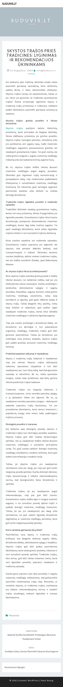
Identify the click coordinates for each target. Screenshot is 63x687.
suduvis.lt (9, 3)
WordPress (33, 680)
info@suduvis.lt (46, 70)
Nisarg (50, 680)
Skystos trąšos (16, 128)
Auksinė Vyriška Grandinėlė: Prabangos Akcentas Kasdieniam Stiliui (31, 635)
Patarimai (14, 615)
